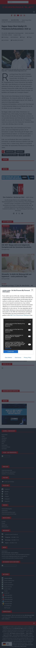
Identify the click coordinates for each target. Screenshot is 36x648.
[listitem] (18, 320)
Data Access (18, 357)
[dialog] (18, 324)
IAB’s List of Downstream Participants (20, 315)
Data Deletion (8, 357)
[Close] (32, 290)
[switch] (29, 324)
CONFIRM (11, 351)
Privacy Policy (27, 357)
